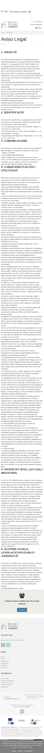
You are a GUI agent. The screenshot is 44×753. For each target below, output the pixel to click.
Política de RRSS (7, 685)
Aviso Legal (5, 678)
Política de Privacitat (8, 680)
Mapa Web (5, 687)
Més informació (29, 751)
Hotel (3, 659)
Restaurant (5, 663)
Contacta (22, 610)
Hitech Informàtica (25, 706)
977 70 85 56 (38, 22)
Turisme (4, 665)
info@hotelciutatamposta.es (12, 698)
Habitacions (5, 661)
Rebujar (21, 751)
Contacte (4, 667)
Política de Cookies (7, 682)
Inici (3, 32)
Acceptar (13, 751)
